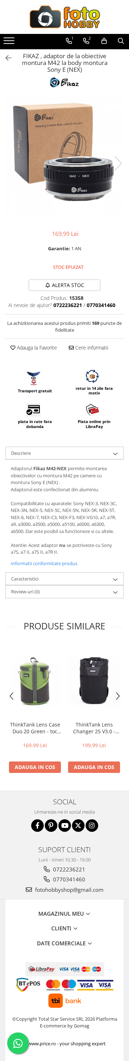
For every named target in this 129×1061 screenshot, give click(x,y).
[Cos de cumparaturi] (104, 41)
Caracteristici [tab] (24, 578)
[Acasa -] (64, 17)
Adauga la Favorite (36, 347)
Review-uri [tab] (25, 591)
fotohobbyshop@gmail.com (69, 889)
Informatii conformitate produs (44, 563)
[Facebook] (37, 825)
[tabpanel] (64, 156)
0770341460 (68, 879)
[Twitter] (78, 825)
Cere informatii (91, 347)
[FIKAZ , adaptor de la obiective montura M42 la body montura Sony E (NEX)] (64, 156)
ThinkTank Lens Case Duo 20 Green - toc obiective (35, 728)
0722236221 (68, 869)
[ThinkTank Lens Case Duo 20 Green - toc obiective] (35, 681)
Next (118, 163)
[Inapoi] (5, 58)
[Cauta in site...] (121, 41)
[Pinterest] (51, 825)
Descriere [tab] (21, 453)
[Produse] (10, 42)
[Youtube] (64, 825)
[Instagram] (92, 825)
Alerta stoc (68, 285)
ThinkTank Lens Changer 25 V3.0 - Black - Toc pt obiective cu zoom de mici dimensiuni (94, 728)
